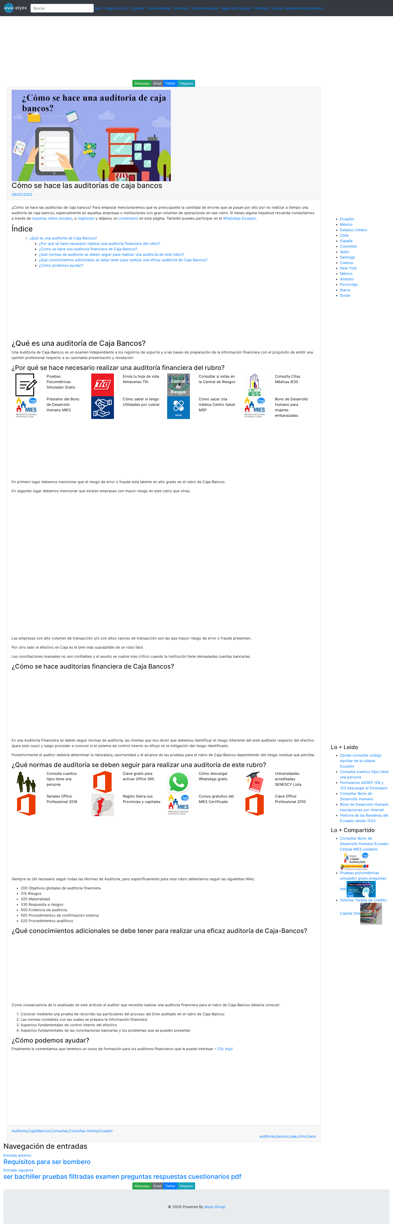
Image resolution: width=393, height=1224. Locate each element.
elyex (20, 7)
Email (157, 83)
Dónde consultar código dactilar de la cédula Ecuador (361, 760)
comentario (128, 218)
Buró (99, 8)
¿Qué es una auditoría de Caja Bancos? (63, 238)
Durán (345, 295)
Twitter (170, 83)
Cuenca (346, 262)
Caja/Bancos (39, 1131)
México (346, 224)
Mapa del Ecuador (236, 8)
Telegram (186, 83)
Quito (344, 251)
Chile (344, 235)
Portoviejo (349, 284)
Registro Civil (116, 8)
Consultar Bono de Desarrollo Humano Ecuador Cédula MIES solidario (364, 843)
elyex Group (214, 1206)
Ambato (347, 279)
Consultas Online (83, 1131)
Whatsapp (142, 83)
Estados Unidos (353, 230)
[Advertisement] (136, 48)
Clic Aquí (224, 1048)
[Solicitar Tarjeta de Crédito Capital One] (371, 913)
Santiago (347, 257)
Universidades (159, 8)
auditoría (267, 1136)
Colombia (348, 246)
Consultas (59, 1131)
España (346, 240)
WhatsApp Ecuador (239, 218)
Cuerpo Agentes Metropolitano (297, 8)
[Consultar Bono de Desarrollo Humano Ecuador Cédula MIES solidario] (354, 860)
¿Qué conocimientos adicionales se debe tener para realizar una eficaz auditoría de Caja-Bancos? (123, 260)
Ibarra (345, 290)
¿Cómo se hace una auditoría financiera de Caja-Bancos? (88, 249)
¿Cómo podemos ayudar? (61, 265)
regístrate (86, 218)
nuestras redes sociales (52, 218)
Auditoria (19, 1131)
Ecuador (137, 8)
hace (312, 1136)
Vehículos (182, 8)
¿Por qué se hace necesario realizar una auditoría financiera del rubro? (99, 243)
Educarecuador (205, 8)
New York (348, 268)
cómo (302, 1136)
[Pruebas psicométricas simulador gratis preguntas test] (361, 888)
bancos (282, 1136)
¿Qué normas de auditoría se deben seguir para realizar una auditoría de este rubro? (111, 254)
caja (292, 1136)
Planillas (261, 8)
